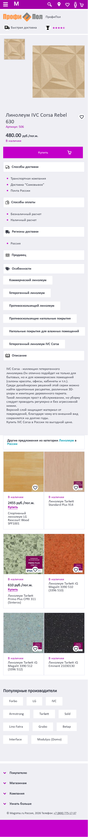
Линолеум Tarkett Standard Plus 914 (61, 503)
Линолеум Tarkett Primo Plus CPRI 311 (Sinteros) (22, 599)
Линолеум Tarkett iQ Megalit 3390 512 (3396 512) (22, 666)
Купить (43, 152)
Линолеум (66, 440)
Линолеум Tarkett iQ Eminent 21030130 (63, 664)
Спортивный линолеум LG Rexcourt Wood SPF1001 (18, 518)
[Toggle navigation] (5, 5)
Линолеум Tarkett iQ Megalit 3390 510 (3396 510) (63, 587)
